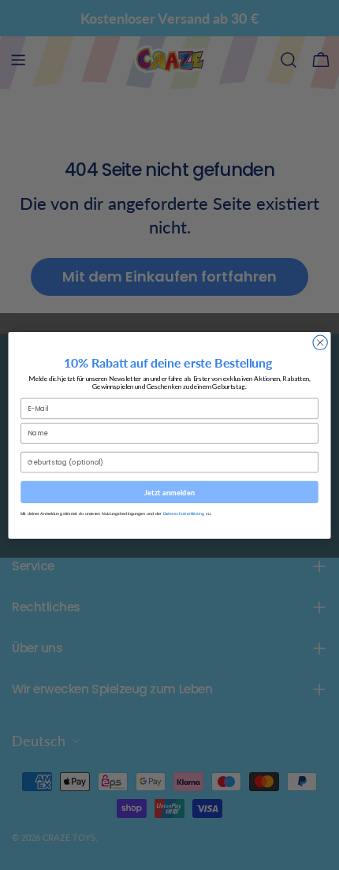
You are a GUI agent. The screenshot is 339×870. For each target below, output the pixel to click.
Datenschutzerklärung (184, 513)
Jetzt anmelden (169, 491)
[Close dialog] (320, 342)
